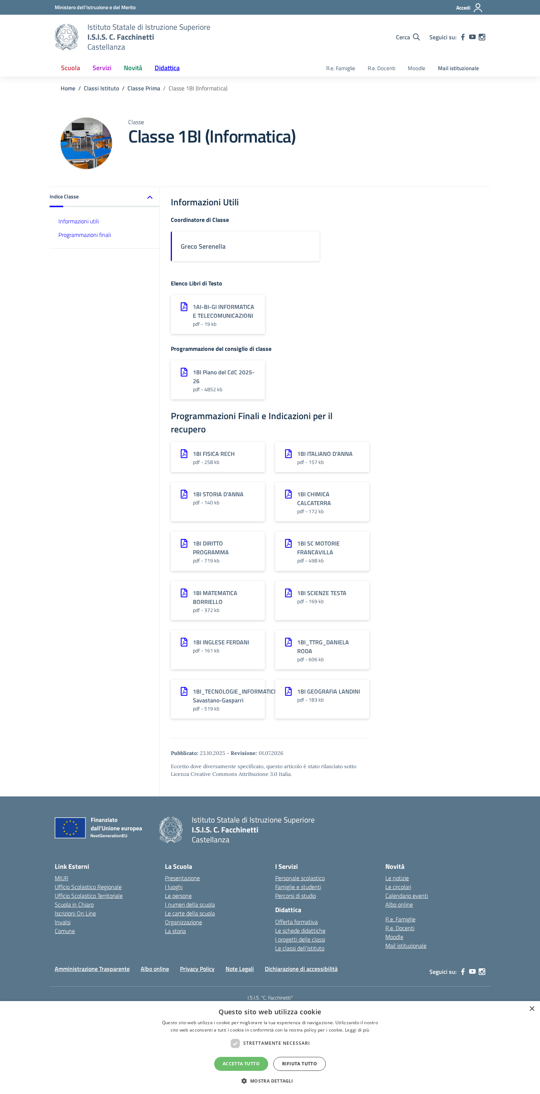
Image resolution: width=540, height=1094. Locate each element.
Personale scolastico (300, 878)
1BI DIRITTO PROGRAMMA (211, 548)
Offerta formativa (296, 921)
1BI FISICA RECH (214, 453)
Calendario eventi (406, 895)
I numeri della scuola (190, 904)
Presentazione (182, 878)
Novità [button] (133, 68)
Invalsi (63, 922)
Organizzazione (183, 922)
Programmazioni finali (84, 234)
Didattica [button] (167, 68)
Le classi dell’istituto (299, 948)
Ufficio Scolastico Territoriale (89, 895)
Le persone (178, 895)
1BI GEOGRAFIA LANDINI (328, 691)
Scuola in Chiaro (74, 904)
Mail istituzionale (458, 68)
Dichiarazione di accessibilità (301, 968)
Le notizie (397, 878)
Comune (65, 930)
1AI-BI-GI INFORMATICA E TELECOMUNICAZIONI (223, 311)
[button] (105, 197)
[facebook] (463, 37)
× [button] (531, 1009)
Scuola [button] (70, 68)
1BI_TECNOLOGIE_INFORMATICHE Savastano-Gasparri (237, 696)
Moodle (416, 68)
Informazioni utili (78, 221)
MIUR (61, 878)
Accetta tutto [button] (241, 1064)
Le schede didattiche (300, 930)
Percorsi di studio (295, 895)
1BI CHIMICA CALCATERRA (314, 498)
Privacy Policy (197, 968)
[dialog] (270, 1047)
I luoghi (174, 886)
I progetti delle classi (300, 939)
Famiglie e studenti (298, 886)
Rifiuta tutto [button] (299, 1064)
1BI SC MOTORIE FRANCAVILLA (318, 548)
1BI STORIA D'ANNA (218, 494)
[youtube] (472, 37)
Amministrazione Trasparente (92, 968)
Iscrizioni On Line (75, 913)
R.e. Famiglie (340, 68)
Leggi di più (357, 1030)
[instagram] (482, 37)
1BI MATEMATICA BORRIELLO (215, 597)
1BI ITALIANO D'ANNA (325, 453)
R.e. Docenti (381, 68)
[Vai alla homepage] (66, 37)
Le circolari (398, 886)
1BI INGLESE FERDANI (221, 642)
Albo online (399, 904)
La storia (175, 930)
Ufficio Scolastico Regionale (88, 886)
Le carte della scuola (190, 913)
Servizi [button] (102, 68)
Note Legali (240, 968)
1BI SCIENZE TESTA (321, 593)
